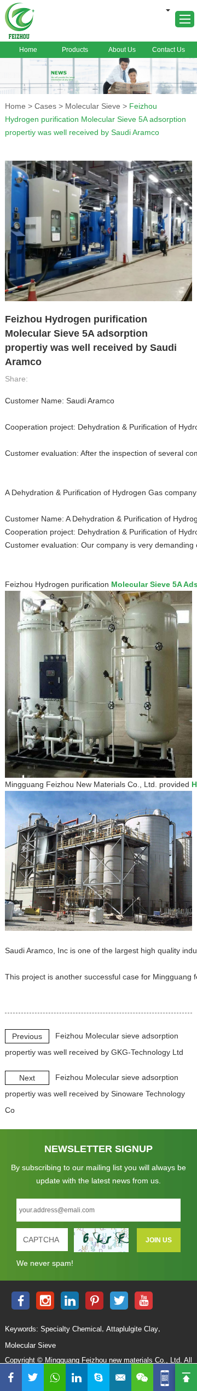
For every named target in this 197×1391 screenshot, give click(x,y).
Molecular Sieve (92, 106)
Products (75, 50)
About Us (122, 50)
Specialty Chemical (71, 1329)
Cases (45, 106)
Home (28, 50)
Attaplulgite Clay (132, 1329)
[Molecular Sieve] (98, 76)
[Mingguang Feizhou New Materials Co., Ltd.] (20, 21)
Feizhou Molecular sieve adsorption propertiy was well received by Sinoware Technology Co (95, 1093)
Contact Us (168, 50)
